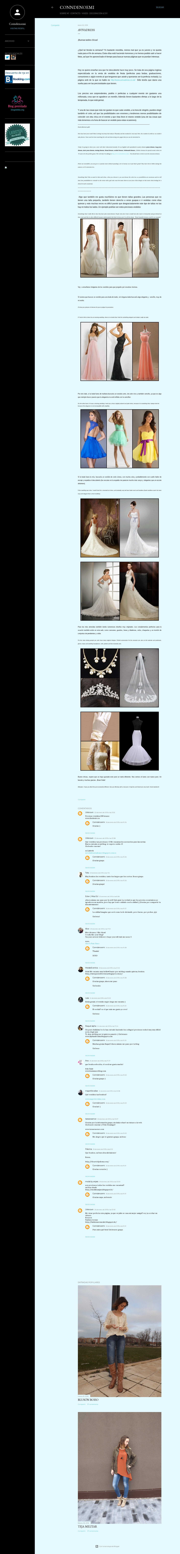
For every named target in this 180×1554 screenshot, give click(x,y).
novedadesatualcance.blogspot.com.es (100, 853)
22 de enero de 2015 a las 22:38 (105, 838)
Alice (87, 929)
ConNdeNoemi (77, 7)
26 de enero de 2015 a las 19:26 (116, 822)
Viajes (85, 13)
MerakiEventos (91, 968)
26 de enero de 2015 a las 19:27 (116, 908)
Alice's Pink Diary (92, 943)
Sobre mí (64, 13)
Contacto (75, 13)
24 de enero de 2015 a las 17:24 (107, 1026)
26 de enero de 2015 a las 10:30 (109, 1182)
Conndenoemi (99, 822)
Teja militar (87, 1526)
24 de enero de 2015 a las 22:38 (109, 1091)
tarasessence (90, 1119)
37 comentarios (92, 1531)
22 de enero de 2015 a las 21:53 (104, 812)
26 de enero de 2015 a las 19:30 (116, 1075)
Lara (87, 998)
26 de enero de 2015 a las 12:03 (104, 1210)
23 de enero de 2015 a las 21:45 (109, 968)
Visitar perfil (17, 28)
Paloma (88, 1149)
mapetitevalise (91, 1091)
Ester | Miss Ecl (91, 896)
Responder (90, 833)
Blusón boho (88, 1400)
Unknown (89, 812)
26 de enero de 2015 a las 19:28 (116, 947)
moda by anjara (91, 1181)
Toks (87, 873)
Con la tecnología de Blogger (109, 1546)
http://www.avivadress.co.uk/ (123, 80)
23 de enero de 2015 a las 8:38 (109, 896)
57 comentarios (92, 1404)
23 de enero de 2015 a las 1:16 (99, 873)
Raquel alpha (90, 1026)
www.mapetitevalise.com (95, 1099)
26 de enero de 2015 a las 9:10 (103, 1149)
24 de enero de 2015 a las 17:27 (100, 1061)
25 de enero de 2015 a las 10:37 (107, 1119)
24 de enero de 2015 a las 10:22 (100, 998)
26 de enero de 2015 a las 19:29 (116, 1006)
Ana (87, 1061)
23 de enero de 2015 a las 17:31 (100, 929)
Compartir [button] (55, 25)
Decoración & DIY (98, 13)
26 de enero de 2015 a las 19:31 (116, 1166)
